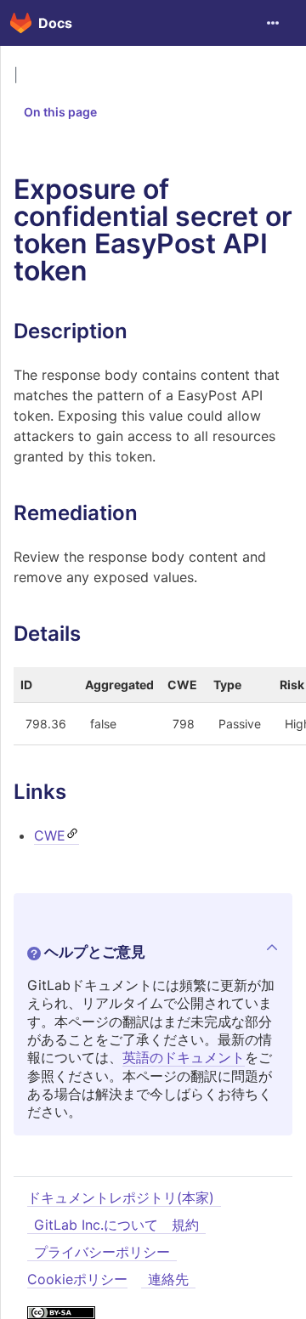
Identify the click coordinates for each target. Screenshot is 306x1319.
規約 (185, 1224)
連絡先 (168, 1279)
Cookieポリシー (77, 1279)
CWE (49, 835)
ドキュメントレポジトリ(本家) (120, 1197)
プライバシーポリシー (102, 1251)
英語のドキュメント (183, 1057)
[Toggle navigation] (273, 23)
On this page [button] (60, 112)
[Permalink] (141, 330)
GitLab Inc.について (96, 1224)
